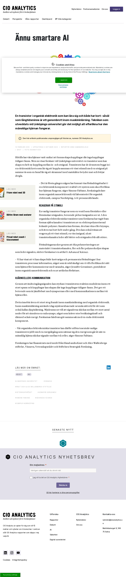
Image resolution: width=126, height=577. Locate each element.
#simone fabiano (22, 398)
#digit (19, 374)
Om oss (105, 9)
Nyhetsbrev (76, 9)
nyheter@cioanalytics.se (113, 521)
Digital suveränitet (57, 540)
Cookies (6, 560)
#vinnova (48, 381)
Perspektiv (17, 19)
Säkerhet (53, 535)
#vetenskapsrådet (23, 392)
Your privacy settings (10, 575)
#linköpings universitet (26, 381)
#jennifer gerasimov (47, 392)
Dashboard (47, 19)
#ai (29, 374)
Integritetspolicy (19, 560)
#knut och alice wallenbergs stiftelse (33, 387)
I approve (63, 80)
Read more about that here (99, 72)
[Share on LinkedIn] (109, 367)
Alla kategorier (64, 19)
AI (51, 530)
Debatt (6, 19)
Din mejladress (37, 465)
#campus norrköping (24, 403)
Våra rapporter (32, 19)
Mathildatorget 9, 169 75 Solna (112, 530)
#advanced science (43, 398)
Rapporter (54, 520)
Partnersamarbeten (91, 9)
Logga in (116, 9)
